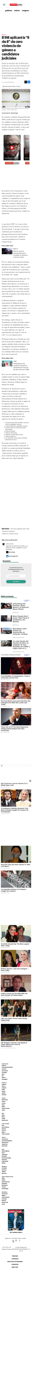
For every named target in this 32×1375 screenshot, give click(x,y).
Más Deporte (5, 1185)
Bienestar (4, 1200)
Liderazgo (4, 1170)
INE (28, 529)
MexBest (4, 1192)
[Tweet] (25, 82)
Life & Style (5, 1123)
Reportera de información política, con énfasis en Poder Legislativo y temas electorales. (17, 547)
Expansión (5, 1064)
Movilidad (4, 1156)
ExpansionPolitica (19, 1240)
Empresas (4, 1065)
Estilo (3, 1125)
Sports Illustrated (7, 1176)
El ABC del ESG (5, 1161)
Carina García (9, 544)
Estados (3, 1091)
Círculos (4, 1103)
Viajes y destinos (5, 1197)
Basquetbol (4, 1183)
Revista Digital (5, 1188)
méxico (17, 10)
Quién (4, 1098)
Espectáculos (5, 1099)
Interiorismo (4, 1146)
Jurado (3, 1204)
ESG (3, 1076)
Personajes (4, 1199)
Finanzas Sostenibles (6, 1158)
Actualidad (4, 1168)
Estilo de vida (5, 1120)
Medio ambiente (5, 1151)
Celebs (3, 1118)
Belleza (3, 1106)
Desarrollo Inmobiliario (7, 1141)
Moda (3, 1105)
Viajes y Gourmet (6, 1108)
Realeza (3, 1101)
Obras (3, 1074)
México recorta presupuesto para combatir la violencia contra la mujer (20, 254)
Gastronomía (5, 1194)
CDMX (15, 361)
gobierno (8, 10)
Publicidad (15, 1256)
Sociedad (4, 1094)
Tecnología (4, 1072)
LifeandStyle (4, 1079)
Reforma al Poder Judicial (10, 533)
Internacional (5, 1070)
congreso (25, 10)
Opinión (3, 1093)
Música (3, 1132)
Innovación (4, 1159)
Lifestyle (4, 1187)
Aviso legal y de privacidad (15, 1261)
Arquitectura (5, 1144)
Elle (3, 1113)
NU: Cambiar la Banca (16, 1232)
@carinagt (14, 113)
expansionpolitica (16, 1240)
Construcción (5, 1139)
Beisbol (3, 1180)
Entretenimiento (5, 1127)
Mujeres (4, 1077)
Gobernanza (4, 1154)
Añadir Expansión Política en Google (12, 86)
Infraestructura (5, 1142)
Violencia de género (9, 531)
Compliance (14, 1259)
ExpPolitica (12, 1240)
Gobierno (4, 1084)
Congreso (4, 1088)
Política (4, 1083)
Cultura (3, 1110)
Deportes (4, 1129)
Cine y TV (4, 1130)
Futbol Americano (6, 1182)
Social (3, 1152)
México (4, 34)
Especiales (4, 1173)
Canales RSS (14, 1264)
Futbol (3, 1178)
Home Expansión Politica (7, 1067)
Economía (4, 1069)
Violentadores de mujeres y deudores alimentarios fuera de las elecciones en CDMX (21, 367)
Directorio (15, 1267)
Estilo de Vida (5, 1202)
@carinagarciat (13, 556)
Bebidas (3, 1195)
